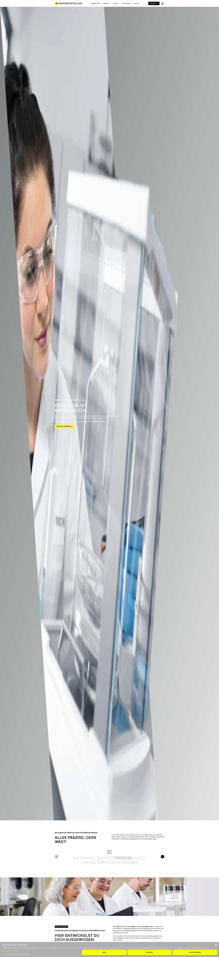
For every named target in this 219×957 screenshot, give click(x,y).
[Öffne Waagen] (109, 3)
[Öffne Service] (118, 3)
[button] (56, 856)
